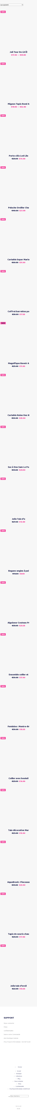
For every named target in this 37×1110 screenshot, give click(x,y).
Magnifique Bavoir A (18, 363)
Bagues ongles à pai (18, 571)
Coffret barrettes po (18, 311)
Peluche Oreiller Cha (18, 208)
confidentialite (8, 1031)
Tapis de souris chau (18, 934)
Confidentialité (20, 1086)
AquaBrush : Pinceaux (18, 882)
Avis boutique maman (11, 1038)
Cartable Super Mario (18, 260)
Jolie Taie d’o (18, 519)
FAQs (5, 1027)
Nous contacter (9, 1023)
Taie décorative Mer (18, 830)
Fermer (20, 1067)
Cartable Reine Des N (18, 415)
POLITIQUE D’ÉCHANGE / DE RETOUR (17, 1042)
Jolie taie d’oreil (18, 986)
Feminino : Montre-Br (18, 726)
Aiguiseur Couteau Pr (18, 623)
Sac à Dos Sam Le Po (18, 467)
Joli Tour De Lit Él (18, 52)
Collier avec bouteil (18, 778)
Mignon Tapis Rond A (18, 104)
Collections (19, 1076)
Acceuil (19, 1071)
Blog (19, 1079)
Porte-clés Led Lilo (18, 156)
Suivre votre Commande (12, 1034)
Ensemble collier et (18, 675)
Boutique (19, 1073)
